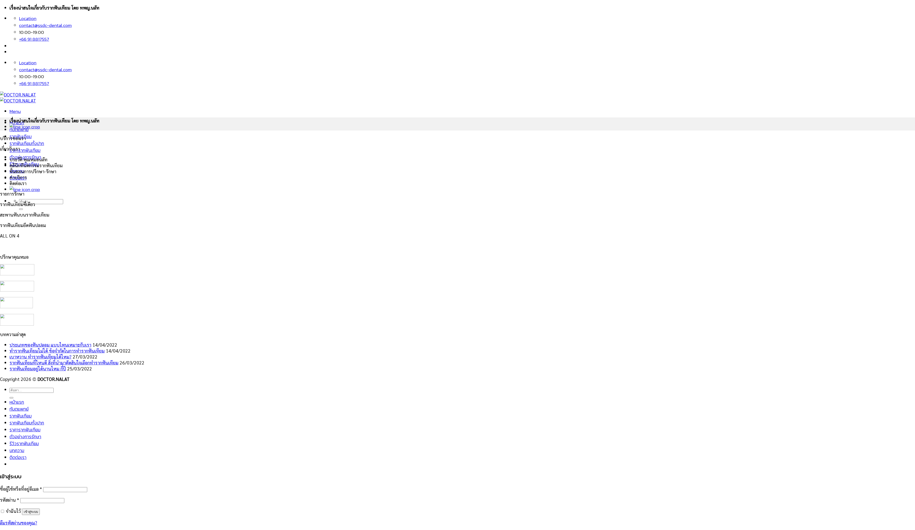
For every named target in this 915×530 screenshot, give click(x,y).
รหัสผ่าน (9, 500)
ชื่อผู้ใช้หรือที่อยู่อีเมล (21, 489)
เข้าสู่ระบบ (31, 512)
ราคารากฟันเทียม (25, 150)
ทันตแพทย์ (19, 409)
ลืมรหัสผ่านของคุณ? (18, 522)
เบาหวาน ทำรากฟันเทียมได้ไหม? (40, 356)
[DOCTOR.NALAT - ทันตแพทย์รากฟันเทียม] (18, 97)
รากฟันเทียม (21, 416)
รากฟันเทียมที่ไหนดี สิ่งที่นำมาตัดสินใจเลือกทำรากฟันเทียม (64, 362)
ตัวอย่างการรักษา (25, 436)
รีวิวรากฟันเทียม (24, 443)
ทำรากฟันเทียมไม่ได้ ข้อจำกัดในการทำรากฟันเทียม (57, 350)
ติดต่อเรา (18, 457)
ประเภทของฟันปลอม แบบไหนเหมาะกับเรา (50, 345)
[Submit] (21, 209)
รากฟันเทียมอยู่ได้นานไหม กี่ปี (38, 368)
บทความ (17, 450)
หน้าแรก (17, 402)
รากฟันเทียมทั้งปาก (27, 143)
